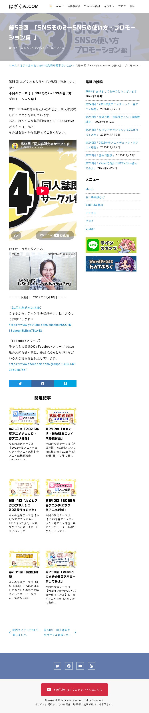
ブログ (90, 221)
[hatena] (65, 383)
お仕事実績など (95, 197)
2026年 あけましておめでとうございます (111, 91)
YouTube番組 (94, 205)
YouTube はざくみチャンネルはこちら (77, 689)
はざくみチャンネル (26, 307)
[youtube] (80, 666)
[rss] (91, 666)
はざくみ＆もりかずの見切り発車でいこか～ (40, 47)
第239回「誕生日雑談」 (100, 155)
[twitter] (20, 383)
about (90, 189)
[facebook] (42, 383)
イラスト (91, 213)
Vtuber (90, 229)
